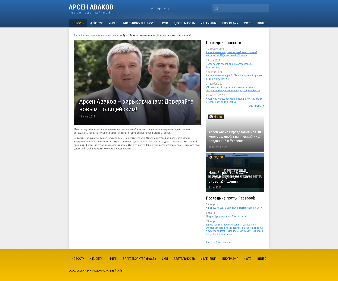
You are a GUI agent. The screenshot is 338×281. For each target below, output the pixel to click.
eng (166, 8)
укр (153, 8)
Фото (248, 23)
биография (230, 23)
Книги (113, 23)
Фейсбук (96, 23)
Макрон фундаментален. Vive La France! (226, 216)
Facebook (247, 198)
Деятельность (184, 23)
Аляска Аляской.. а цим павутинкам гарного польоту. (234, 207)
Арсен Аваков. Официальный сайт (91, 9)
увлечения (209, 23)
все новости (256, 105)
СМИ (165, 23)
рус (159, 8)
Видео (262, 23)
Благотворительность (139, 23)
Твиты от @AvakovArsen (218, 242)
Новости (78, 23)
